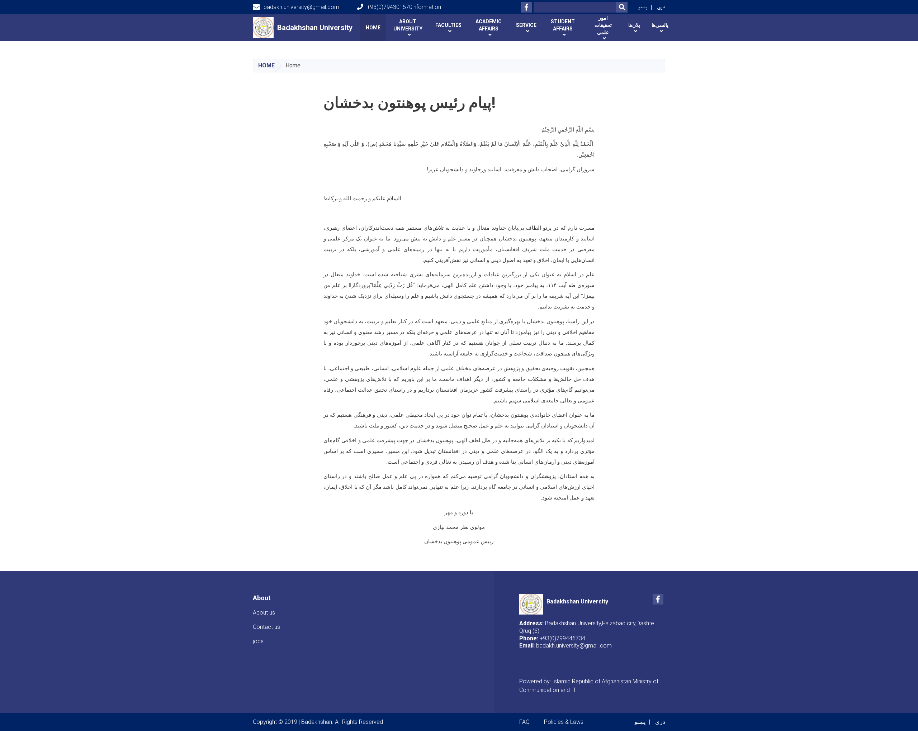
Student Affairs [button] (563, 25)
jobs (258, 641)
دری (661, 7)
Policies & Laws (563, 721)
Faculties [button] (448, 25)
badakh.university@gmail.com (301, 7)
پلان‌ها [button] (634, 25)
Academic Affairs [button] (488, 25)
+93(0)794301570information (404, 7)
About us (264, 612)
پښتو (642, 7)
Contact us (266, 627)
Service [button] (526, 25)
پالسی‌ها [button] (660, 25)
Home (373, 27)
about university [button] (407, 25)
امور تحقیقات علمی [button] (603, 25)
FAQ (524, 721)
